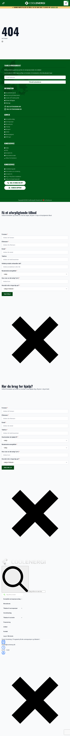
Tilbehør (8, 127)
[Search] (15, 579)
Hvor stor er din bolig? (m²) (11, 278)
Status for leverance (11, 158)
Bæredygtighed (10, 134)
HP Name (2, 226)
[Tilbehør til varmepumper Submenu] (22, 608)
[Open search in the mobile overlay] (13, 595)
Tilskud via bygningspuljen (13, 179)
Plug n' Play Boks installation (13, 176)
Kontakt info (9, 153)
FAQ (7, 150)
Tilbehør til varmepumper (10, 608)
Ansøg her (54, 7)
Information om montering (13, 171)
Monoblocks (9, 124)
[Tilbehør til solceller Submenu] (22, 617)
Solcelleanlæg (7, 613)
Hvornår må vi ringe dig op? (11, 285)
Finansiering (6, 622)
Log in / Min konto (8, 636)
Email (4, 249)
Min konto (5, 655)
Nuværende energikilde (9, 271)
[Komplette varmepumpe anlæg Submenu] (22, 599)
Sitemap (8, 103)
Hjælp (7, 148)
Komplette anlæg (10, 119)
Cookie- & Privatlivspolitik (12, 98)
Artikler (7, 132)
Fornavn (5, 234)
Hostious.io (49, 200)
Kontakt (5, 631)
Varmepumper (9, 121)
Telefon (4, 256)
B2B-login (8, 137)
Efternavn (5, 241)
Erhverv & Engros (10, 100)
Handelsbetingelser (11, 93)
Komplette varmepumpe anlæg (12, 599)
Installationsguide (10, 169)
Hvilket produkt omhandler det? (11, 263)
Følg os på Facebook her (13, 106)
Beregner (8, 129)
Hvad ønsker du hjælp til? (10, 437)
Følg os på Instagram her (14, 109)
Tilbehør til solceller (9, 617)
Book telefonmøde (11, 155)
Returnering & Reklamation (13, 95)
